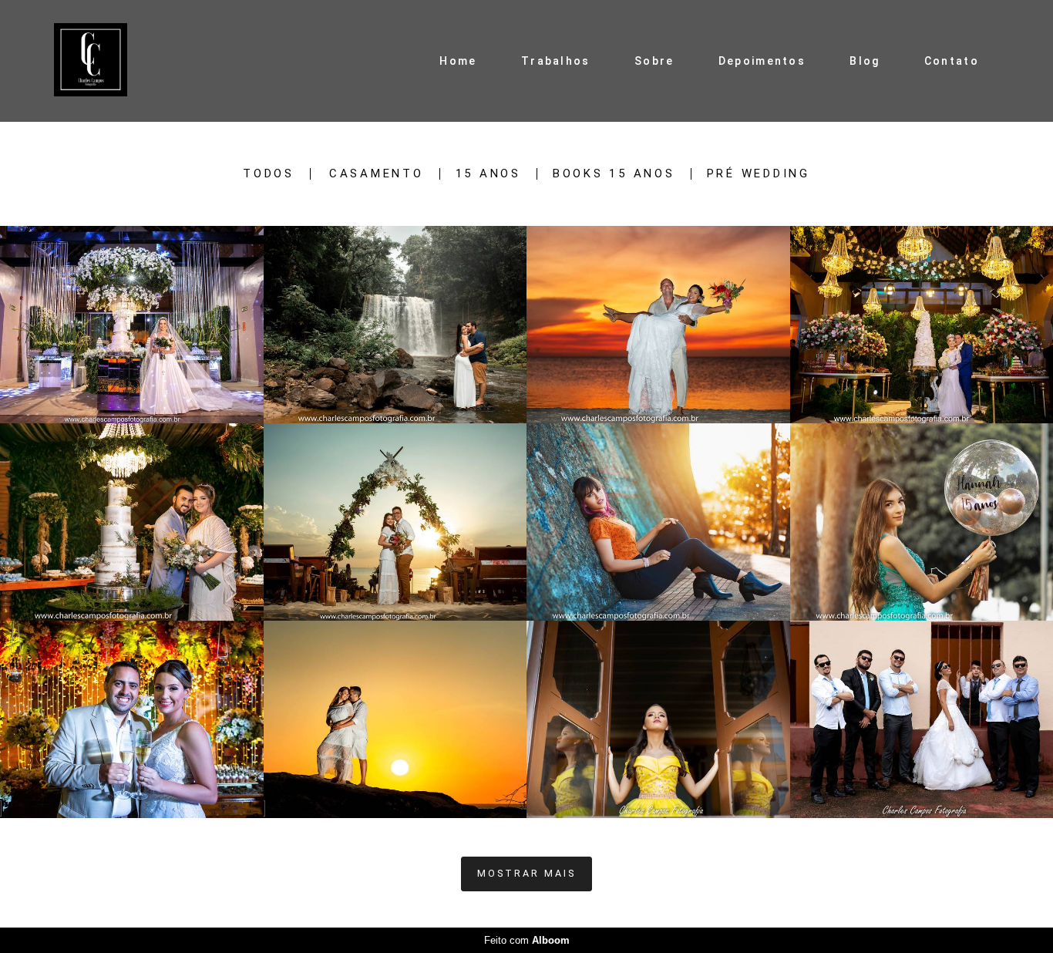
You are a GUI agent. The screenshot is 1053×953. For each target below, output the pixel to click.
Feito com (527, 940)
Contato (951, 61)
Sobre (654, 61)
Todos (268, 174)
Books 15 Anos (614, 174)
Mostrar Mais (526, 873)
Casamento (376, 174)
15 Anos (488, 174)
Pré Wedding (758, 174)
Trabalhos (555, 61)
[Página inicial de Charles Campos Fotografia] (105, 61)
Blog (864, 61)
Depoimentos (762, 61)
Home (457, 61)
